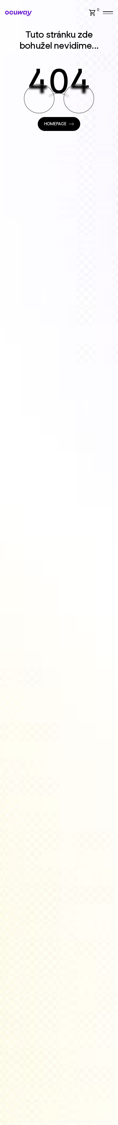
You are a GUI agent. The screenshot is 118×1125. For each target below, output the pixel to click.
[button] (95, 12)
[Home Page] (18, 13)
